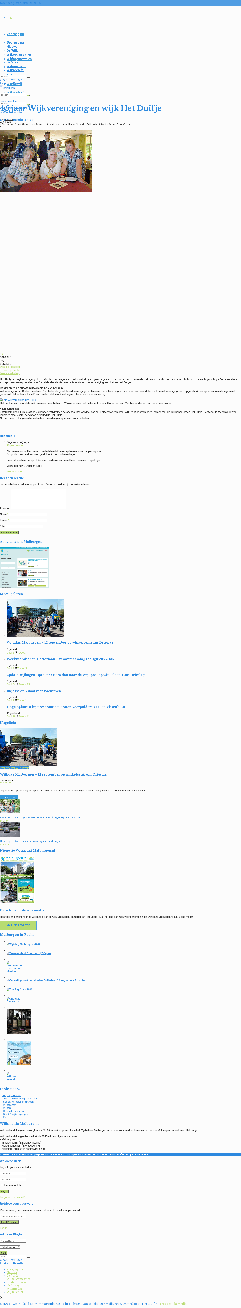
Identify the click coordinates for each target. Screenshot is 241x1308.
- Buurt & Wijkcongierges (15, 1114)
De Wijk (12, 50)
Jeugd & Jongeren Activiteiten (43, 124)
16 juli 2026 (5, 821)
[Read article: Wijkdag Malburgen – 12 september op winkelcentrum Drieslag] (124, 618)
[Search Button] (28, 77)
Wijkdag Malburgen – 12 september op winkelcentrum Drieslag (60, 642)
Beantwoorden (15, 471)
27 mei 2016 (5, 122)
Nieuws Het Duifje (84, 124)
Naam (4, 514)
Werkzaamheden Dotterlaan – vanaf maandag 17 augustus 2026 (60, 659)
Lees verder (10, 796)
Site (2, 526)
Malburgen (62, 124)
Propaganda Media (137, 1154)
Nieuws (12, 46)
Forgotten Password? (12, 1197)
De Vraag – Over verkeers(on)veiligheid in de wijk (30, 841)
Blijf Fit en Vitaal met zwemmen (34, 691)
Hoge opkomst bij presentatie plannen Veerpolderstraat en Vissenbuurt (67, 707)
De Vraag (13, 62)
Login (11, 17)
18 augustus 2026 (8, 783)
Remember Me (12, 1185)
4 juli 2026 (4, 845)
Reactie (5, 508)
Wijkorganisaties (19, 54)
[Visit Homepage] (7, 88)
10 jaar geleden (15, 445)
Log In (3, 1228)
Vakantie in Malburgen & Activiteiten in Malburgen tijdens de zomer (40, 817)
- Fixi (4, 1117)
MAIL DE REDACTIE (18, 925)
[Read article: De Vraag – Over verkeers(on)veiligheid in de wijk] (120, 829)
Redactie (9, 119)
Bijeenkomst (8, 124)
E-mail (4, 520)
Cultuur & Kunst (22, 124)
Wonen (112, 124)
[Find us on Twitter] (1, 8)
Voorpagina (15, 34)
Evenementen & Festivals (14, 767)
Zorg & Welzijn (123, 124)
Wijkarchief (15, 70)
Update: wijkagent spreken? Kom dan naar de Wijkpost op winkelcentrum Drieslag (75, 675)
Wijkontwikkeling (100, 124)
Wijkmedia (14, 66)
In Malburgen (16, 58)
